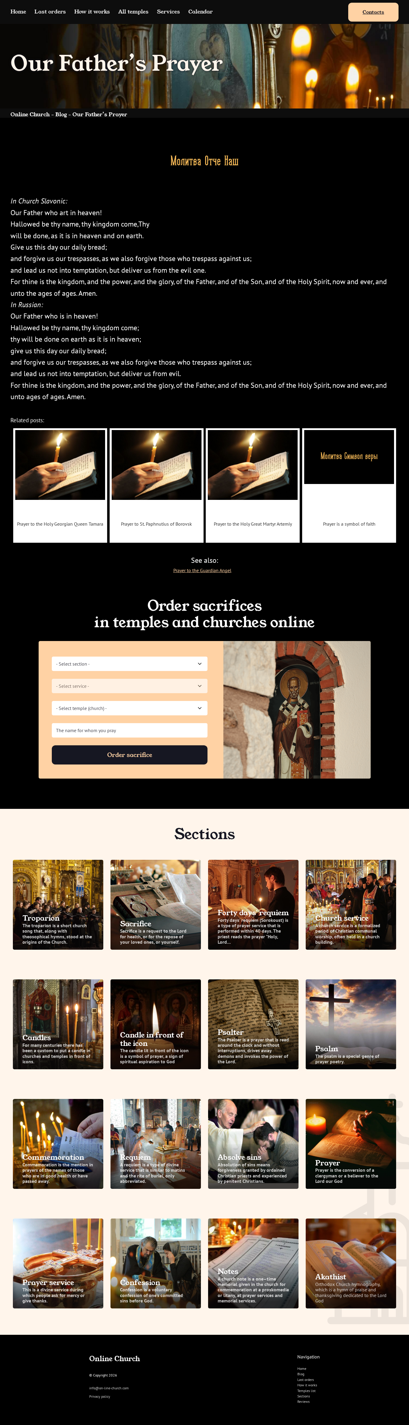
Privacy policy (99, 1396)
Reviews (303, 1401)
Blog (300, 1374)
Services (168, 12)
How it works (92, 12)
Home (18, 12)
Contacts (373, 12)
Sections (303, 1396)
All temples (133, 12)
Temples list (306, 1390)
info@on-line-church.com (109, 1388)
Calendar (200, 12)
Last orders (50, 12)
